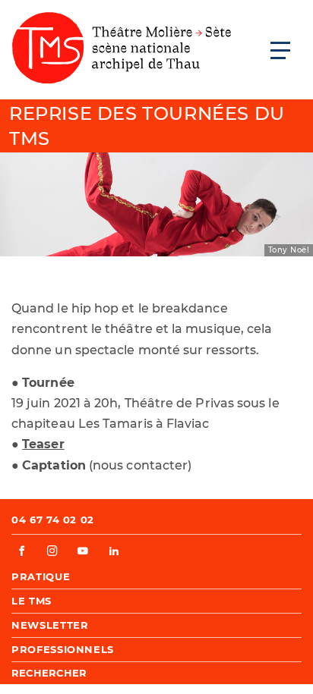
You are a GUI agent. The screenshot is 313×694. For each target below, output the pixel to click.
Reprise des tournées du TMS (147, 126)
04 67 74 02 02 (52, 519)
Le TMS (31, 601)
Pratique (40, 576)
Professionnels (62, 649)
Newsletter (50, 625)
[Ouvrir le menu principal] (280, 50)
